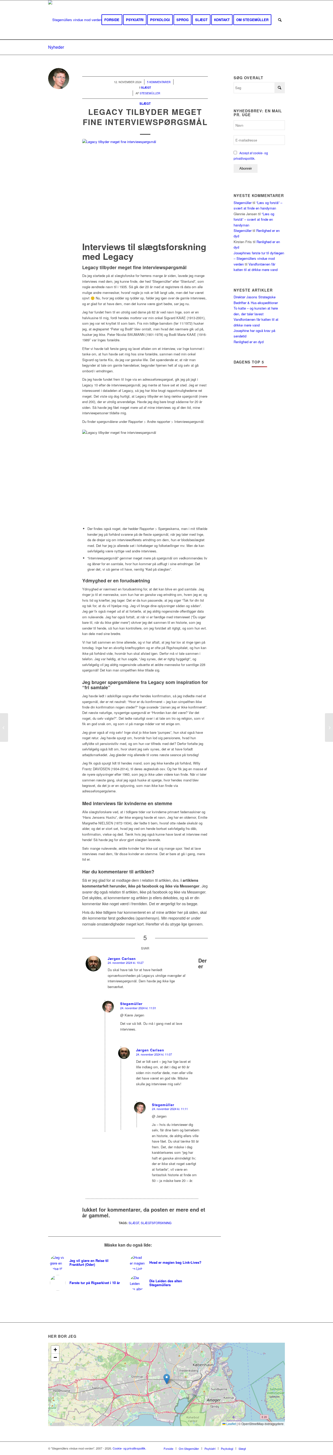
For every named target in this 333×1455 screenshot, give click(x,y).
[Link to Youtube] (265, 1448)
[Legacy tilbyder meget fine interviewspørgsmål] (145, 189)
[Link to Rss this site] (273, 1448)
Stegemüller (243, 202)
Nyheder (56, 47)
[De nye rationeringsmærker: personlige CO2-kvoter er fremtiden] (329, 727)
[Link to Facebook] (257, 1448)
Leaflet (231, 1423)
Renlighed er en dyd (249, 341)
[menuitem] (112, 19)
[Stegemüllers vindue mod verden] (75, 19)
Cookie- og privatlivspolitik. (129, 1448)
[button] (166, 1379)
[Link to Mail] (281, 1448)
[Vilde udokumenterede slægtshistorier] (4, 727)
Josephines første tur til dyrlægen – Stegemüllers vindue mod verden (259, 258)
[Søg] (280, 19)
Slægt (145, 103)
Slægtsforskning (156, 1223)
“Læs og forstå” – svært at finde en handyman (254, 219)
